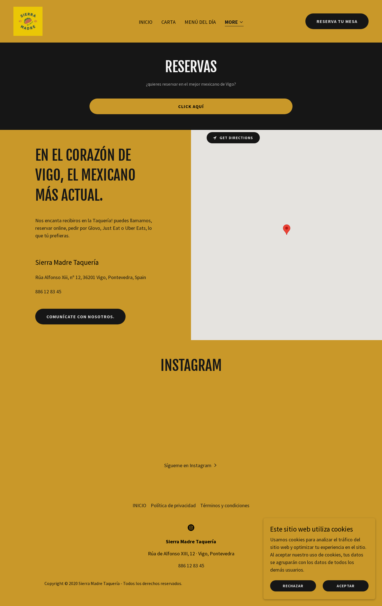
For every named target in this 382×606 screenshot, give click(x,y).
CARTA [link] (168, 22)
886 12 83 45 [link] (48, 291)
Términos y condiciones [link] (224, 505)
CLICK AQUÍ (191, 106)
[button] (234, 22)
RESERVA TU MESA (337, 21)
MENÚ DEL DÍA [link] (200, 22)
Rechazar (293, 585)
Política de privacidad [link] (173, 505)
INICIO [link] (145, 22)
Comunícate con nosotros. (80, 316)
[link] (28, 20)
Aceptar (346, 585)
